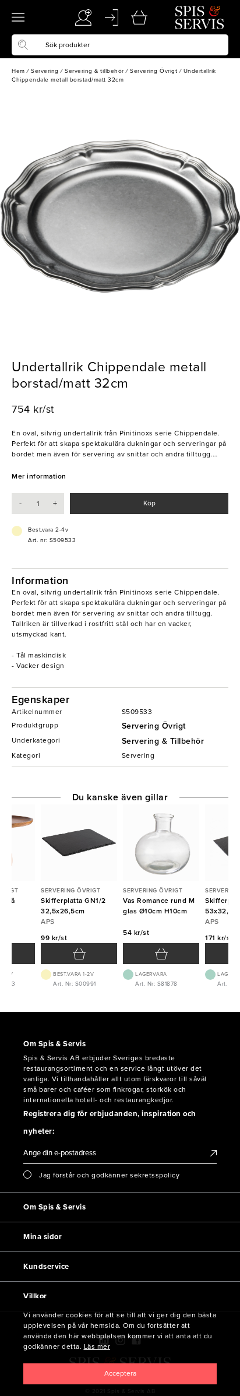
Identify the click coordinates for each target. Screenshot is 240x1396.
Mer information (39, 476)
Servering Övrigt (154, 726)
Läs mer (97, 1346)
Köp (149, 503)
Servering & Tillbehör (163, 741)
